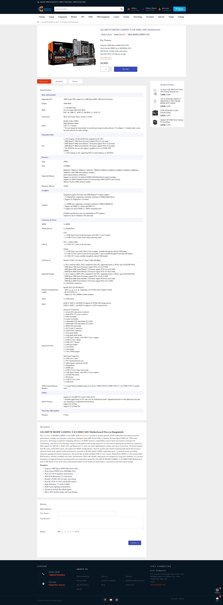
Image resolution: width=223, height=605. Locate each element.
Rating (42, 532)
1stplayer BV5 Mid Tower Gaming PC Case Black (171, 121)
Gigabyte (122, 34)
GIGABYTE (47, 435)
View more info (106, 58)
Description (59, 81)
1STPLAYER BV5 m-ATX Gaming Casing (169, 111)
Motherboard (85, 435)
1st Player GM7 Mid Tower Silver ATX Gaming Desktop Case (171, 91)
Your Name (44, 513)
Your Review (44, 519)
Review (75, 81)
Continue (134, 543)
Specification (43, 81)
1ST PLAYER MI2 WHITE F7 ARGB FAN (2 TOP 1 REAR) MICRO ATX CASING (170, 101)
